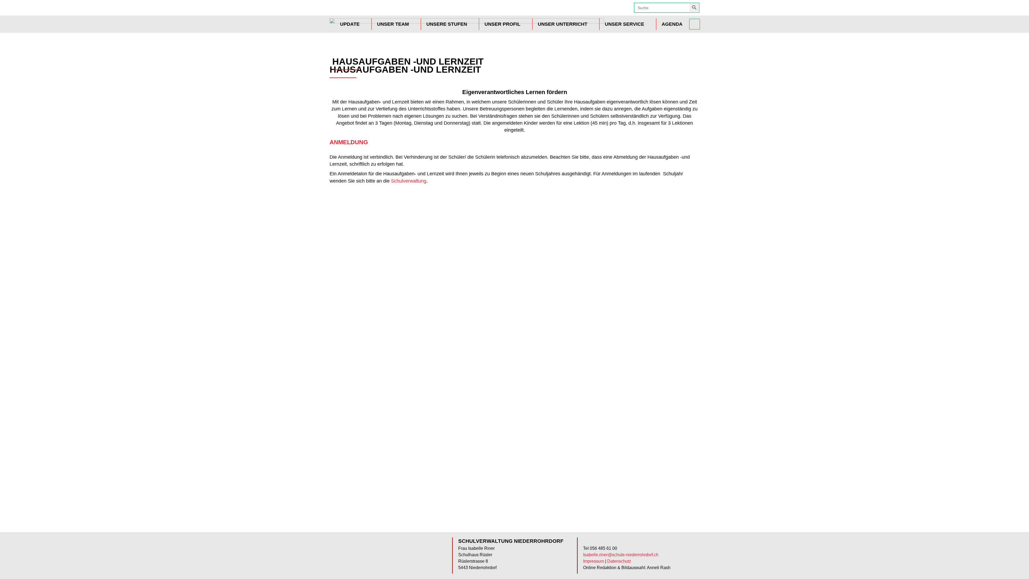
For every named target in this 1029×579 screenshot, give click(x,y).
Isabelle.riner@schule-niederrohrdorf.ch (620, 554)
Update (350, 24)
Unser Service (624, 24)
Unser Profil (502, 24)
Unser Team (393, 24)
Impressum (593, 561)
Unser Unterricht (562, 24)
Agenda (672, 24)
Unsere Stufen (446, 24)
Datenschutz (619, 561)
